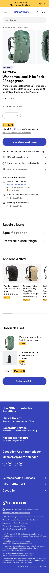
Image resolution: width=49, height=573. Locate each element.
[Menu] (6, 12)
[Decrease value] (6, 116)
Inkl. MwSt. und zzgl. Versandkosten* (17, 133)
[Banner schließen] (44, 4)
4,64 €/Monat (15, 129)
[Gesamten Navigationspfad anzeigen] (4, 28)
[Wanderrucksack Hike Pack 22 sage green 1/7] (19, 47)
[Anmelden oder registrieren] (37, 12)
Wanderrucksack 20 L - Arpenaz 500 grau (12, 288)
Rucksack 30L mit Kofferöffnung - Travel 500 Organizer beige (31, 290)
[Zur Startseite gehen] (21, 12)
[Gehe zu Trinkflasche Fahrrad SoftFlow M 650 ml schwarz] (10, 358)
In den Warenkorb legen (25, 142)
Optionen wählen (24, 381)
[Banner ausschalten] (40, 4)
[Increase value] (18, 116)
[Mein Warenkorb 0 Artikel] (43, 12)
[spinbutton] (12, 115)
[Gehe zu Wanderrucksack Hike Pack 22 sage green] (10, 343)
